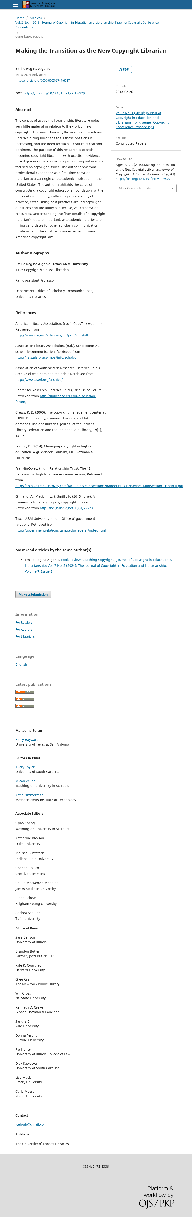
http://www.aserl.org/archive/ (39, 379)
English (21, 664)
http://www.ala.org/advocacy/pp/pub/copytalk (52, 335)
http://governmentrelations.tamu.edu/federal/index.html (60, 530)
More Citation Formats (135, 188)
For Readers (23, 622)
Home (19, 18)
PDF (125, 69)
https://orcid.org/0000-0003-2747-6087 (42, 80)
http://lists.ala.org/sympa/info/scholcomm (48, 357)
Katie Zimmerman (29, 795)
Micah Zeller (25, 781)
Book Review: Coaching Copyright (87, 559)
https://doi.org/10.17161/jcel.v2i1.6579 (54, 93)
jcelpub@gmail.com (31, 1124)
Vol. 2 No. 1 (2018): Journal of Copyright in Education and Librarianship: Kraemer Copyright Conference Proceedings (87, 24)
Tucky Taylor (25, 767)
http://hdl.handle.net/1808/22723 (66, 508)
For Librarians (25, 636)
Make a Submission (33, 594)
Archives (36, 18)
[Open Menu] (15, 4)
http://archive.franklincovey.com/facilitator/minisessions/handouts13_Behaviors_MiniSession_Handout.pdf (99, 486)
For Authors (23, 629)
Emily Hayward (27, 739)
